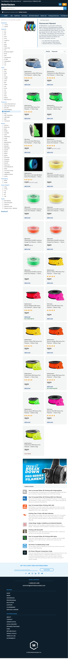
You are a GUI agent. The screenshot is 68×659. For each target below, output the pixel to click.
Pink (5, 86)
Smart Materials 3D (8, 166)
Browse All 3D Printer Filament (11, 20)
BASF (5, 129)
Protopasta (6, 159)
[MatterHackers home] (8, 5)
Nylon (5, 44)
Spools (5, 182)
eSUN (5, 134)
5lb (5, 194)
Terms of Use (11, 636)
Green (5, 80)
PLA (5, 31)
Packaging (4, 178)
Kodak (5, 138)
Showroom (10, 598)
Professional (11, 600)
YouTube (42, 573)
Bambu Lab (43, 15)
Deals (3, 199)
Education (10, 602)
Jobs (8, 629)
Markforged (7, 148)
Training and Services (53, 15)
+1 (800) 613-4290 (36, 1)
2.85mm (6, 26)
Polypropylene (7, 61)
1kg (5, 190)
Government (11, 607)
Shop (8, 593)
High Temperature (8, 115)
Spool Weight (5, 185)
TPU (5, 63)
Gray (5, 71)
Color (2, 67)
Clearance (6, 204)
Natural (6, 97)
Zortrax (5, 176)
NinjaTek (6, 149)
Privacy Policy (11, 633)
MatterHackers (7, 142)
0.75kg (5, 188)
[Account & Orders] (60, 4)
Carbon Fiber (7, 48)
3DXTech (6, 125)
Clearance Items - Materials (10, 208)
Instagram (32, 573)
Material (3, 29)
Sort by (48, 51)
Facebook (25, 573)
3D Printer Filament (34, 15)
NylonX (5, 155)
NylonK (5, 153)
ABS (5, 33)
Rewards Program (13, 626)
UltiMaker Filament (8, 174)
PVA (5, 49)
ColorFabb (6, 132)
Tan (5, 90)
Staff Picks (17, 15)
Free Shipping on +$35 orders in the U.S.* (11, 1)
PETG (5, 36)
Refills (5, 180)
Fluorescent (7, 111)
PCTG (5, 38)
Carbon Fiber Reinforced (9, 104)
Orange (6, 77)
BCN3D (6, 131)
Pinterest (38, 573)
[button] (34, 12)
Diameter (4, 23)
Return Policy (11, 631)
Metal (5, 46)
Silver (5, 95)
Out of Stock (27, 453)
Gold (5, 94)
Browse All (4, 211)
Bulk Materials (7, 200)
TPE (5, 65)
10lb (5, 196)
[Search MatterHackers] (65, 8)
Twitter (29, 573)
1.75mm (6, 24)
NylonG (6, 151)
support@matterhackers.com (34, 585)
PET (5, 34)
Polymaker (6, 161)
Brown (5, 88)
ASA (5, 42)
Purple (5, 84)
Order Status (11, 622)
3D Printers (24, 15)
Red (5, 75)
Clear (5, 92)
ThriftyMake (7, 172)
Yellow (5, 78)
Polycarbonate (7, 57)
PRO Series (6, 157)
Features (4, 102)
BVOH (5, 53)
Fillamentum (7, 136)
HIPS (5, 55)
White (5, 73)
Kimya (5, 140)
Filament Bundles (8, 202)
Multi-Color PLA (7, 99)
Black (5, 69)
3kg (5, 192)
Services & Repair (12, 609)
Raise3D (6, 163)
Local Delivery (12, 624)
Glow (5, 113)
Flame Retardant (8, 109)
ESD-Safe (6, 107)
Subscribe (47, 570)
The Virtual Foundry (8, 170)
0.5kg (5, 187)
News (8, 595)
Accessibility (11, 638)
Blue (5, 82)
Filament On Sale (8, 206)
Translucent (7, 121)
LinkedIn (35, 573)
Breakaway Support (8, 51)
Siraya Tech (7, 165)
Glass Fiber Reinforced (9, 105)
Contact (9, 619)
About (9, 617)
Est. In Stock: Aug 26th (52, 388)
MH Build (6, 144)
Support (9, 605)
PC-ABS (6, 59)
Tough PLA (6, 40)
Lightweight (7, 117)
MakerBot (6, 146)
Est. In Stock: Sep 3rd (29, 318)
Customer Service (27, 1)
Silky (5, 119)
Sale (12, 15)
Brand (3, 123)
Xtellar (5, 168)
